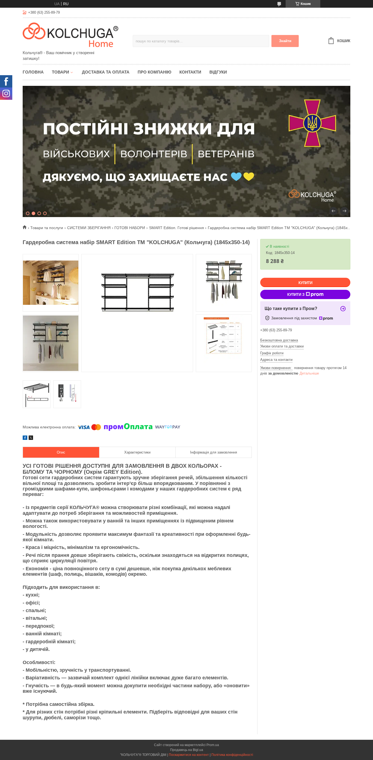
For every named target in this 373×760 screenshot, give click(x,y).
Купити (305, 283)
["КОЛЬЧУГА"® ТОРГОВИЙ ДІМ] (70, 34)
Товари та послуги (46, 228)
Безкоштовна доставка (279, 340)
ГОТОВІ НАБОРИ (129, 228)
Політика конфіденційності (232, 755)
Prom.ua (212, 745)
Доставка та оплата (105, 72)
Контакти (190, 72)
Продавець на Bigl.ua (186, 750)
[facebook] (25, 438)
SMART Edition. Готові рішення (176, 228)
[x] (31, 438)
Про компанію (154, 72)
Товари (60, 72)
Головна (33, 72)
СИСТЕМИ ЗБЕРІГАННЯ (89, 228)
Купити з (295, 295)
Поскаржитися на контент (189, 755)
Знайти (285, 41)
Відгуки (218, 72)
